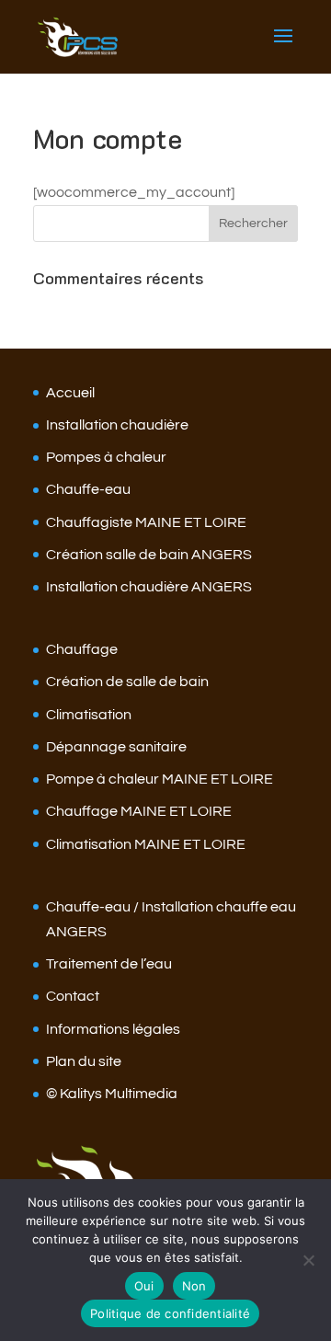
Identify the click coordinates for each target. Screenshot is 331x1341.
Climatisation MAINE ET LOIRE (145, 844)
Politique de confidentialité (170, 1313)
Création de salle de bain (127, 681)
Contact (72, 996)
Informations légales (113, 1029)
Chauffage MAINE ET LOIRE (139, 811)
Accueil (70, 392)
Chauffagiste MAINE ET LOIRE (146, 522)
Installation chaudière (117, 425)
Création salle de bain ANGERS (149, 554)
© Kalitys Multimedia (111, 1093)
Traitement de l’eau (109, 964)
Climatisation (88, 714)
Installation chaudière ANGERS (149, 586)
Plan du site (83, 1061)
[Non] (308, 1260)
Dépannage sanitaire (116, 746)
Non (194, 1285)
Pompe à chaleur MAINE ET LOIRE (159, 779)
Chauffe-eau (88, 489)
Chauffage (82, 649)
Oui (144, 1285)
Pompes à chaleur (106, 457)
